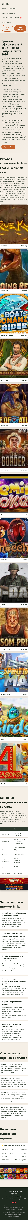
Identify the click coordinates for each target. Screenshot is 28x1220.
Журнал (18, 17)
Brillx (5, 3)
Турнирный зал (7, 17)
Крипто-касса (6, 22)
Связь (4, 8)
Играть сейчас (8, 147)
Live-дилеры (12, 8)
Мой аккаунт (7, 28)
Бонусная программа (8, 13)
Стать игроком (20, 28)
